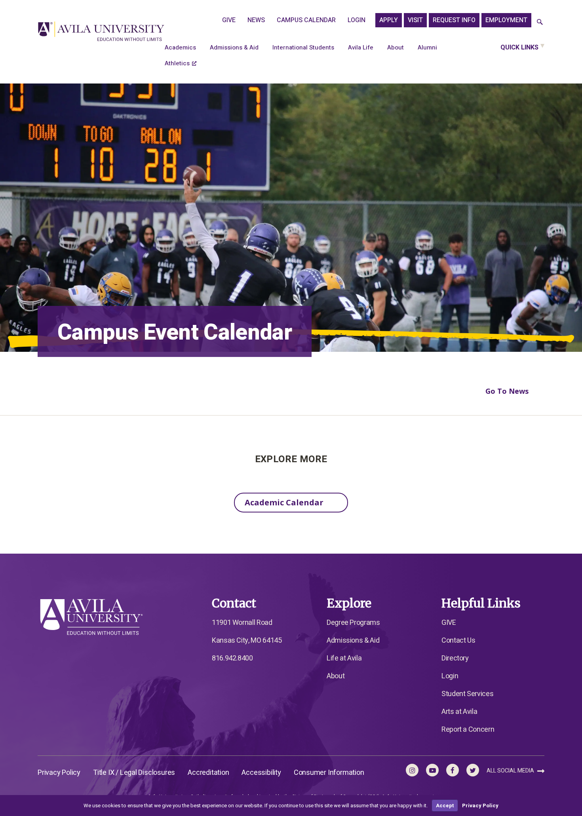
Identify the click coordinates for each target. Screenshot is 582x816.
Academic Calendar (284, 502)
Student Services (467, 694)
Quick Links (519, 47)
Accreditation (208, 772)
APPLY (388, 20)
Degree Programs (353, 622)
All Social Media (511, 771)
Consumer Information (329, 772)
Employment (506, 20)
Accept (445, 805)
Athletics (177, 63)
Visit (415, 20)
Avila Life (360, 47)
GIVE (229, 20)
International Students (303, 47)
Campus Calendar (306, 20)
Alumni (427, 47)
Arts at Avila (459, 711)
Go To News (507, 391)
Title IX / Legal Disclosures (134, 772)
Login (356, 20)
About (395, 47)
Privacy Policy (59, 772)
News (256, 20)
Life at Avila (344, 658)
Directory (455, 658)
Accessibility (261, 772)
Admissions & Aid (234, 47)
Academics (180, 47)
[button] (539, 22)
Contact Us (458, 640)
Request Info (454, 20)
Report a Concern (467, 729)
